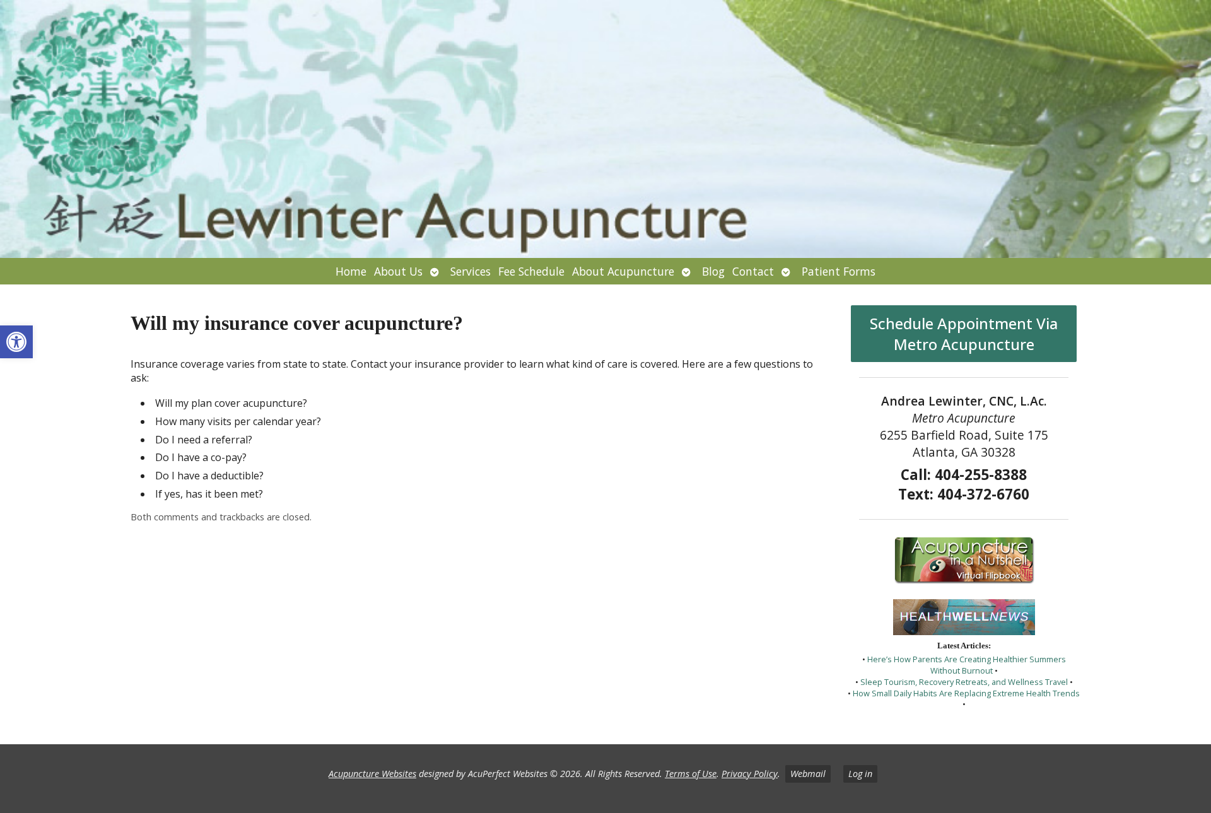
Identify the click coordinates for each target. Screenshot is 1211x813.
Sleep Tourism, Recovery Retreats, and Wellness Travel (964, 681)
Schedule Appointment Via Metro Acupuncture (964, 333)
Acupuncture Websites (372, 774)
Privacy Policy (750, 774)
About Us (398, 271)
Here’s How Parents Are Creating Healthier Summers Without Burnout (966, 664)
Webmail (808, 774)
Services (470, 271)
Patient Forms (838, 271)
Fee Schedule (531, 271)
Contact (753, 271)
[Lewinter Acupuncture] (605, 129)
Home (351, 271)
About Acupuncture (623, 271)
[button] (16, 341)
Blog (713, 271)
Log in (860, 774)
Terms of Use (691, 774)
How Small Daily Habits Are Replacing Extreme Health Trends (966, 693)
